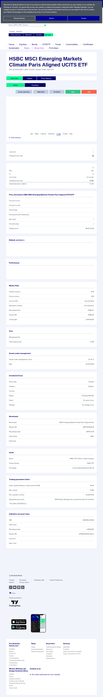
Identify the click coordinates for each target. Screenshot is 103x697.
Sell (89, 92)
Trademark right (39, 580)
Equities (23, 44)
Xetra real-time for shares (72, 651)
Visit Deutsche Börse (53, 647)
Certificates (88, 44)
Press (11, 676)
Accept (83, 18)
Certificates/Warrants (16, 660)
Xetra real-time (16, 35)
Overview (14, 78)
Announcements (37, 649)
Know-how (39, 48)
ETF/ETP (46, 44)
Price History (46, 78)
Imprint (11, 582)
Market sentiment (37, 651)
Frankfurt (35, 85)
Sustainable (14, 48)
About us (49, 649)
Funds (58, 44)
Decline (51, 18)
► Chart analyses (15, 137)
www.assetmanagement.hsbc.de (83, 468)
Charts (29, 78)
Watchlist (28, 35)
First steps (53, 48)
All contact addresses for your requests (45, 674)
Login (49, 35)
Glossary (49, 656)
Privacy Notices (51, 12)
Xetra (15, 85)
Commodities (72, 44)
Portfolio (39, 35)
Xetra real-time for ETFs (72, 654)
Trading (49, 654)
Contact (12, 31)
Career (11, 674)
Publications (50, 658)
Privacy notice (24, 582)
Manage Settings (19, 18)
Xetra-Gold (13, 688)
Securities (49, 651)
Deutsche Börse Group (17, 683)
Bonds (34, 44)
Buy (72, 92)
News (26, 48)
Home (11, 44)
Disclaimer (22, 580)
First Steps (13, 665)
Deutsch (19, 31)
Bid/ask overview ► (17, 240)
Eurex (11, 685)
